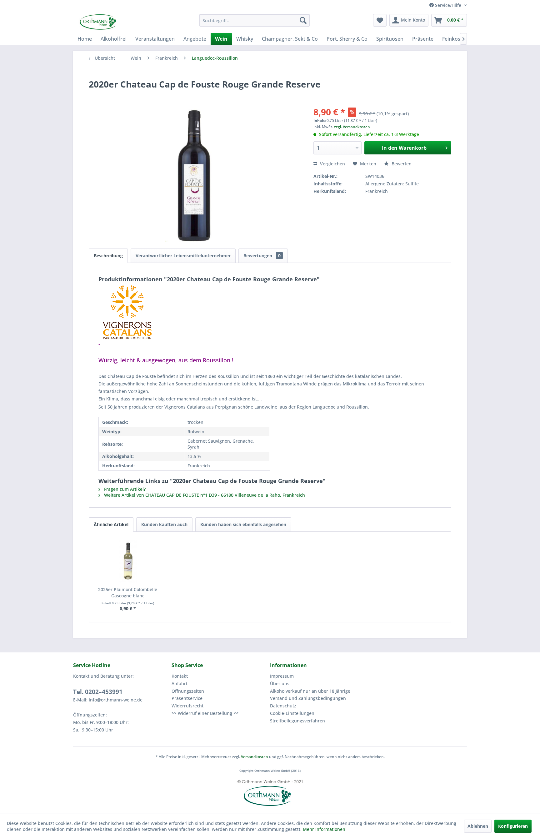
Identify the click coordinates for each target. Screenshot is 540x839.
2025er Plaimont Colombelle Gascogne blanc (127, 592)
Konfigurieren (513, 826)
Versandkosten (254, 756)
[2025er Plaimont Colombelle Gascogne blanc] (128, 561)
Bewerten (401, 164)
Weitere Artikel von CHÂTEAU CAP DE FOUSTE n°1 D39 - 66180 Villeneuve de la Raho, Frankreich (204, 495)
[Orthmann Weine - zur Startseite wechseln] (121, 22)
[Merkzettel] (380, 20)
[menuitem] (254, 20)
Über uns (279, 683)
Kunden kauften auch (164, 524)
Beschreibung (108, 256)
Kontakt (180, 676)
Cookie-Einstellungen (292, 713)
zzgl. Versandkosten (352, 126)
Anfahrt (180, 683)
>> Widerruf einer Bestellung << (205, 713)
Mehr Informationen (324, 829)
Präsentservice (187, 698)
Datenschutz (283, 706)
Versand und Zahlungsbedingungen (308, 698)
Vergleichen (332, 164)
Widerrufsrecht (187, 706)
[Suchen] (303, 20)
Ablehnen (478, 826)
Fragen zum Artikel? (124, 489)
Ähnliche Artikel (111, 524)
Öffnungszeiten (188, 691)
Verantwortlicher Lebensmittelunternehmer (183, 256)
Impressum (282, 676)
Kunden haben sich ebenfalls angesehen (243, 524)
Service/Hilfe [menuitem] (448, 5)
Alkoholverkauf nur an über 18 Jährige (310, 691)
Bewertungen (262, 256)
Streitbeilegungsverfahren (297, 721)
